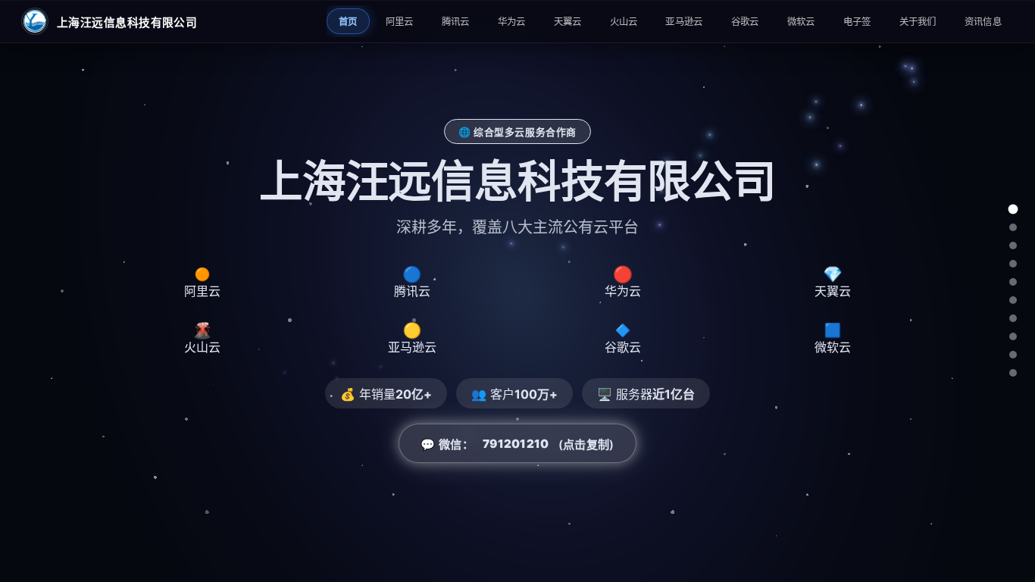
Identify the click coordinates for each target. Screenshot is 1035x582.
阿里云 (400, 21)
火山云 (624, 21)
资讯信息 (983, 21)
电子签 (857, 21)
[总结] (1013, 373)
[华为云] (1013, 264)
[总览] (1013, 209)
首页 (348, 21)
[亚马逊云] (1013, 318)
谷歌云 (745, 21)
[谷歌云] (1013, 336)
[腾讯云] (1013, 245)
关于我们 (918, 21)
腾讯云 (456, 21)
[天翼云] (1013, 282)
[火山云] (1013, 300)
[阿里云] (1013, 227)
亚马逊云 (683, 21)
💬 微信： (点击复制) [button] (517, 444)
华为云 (512, 21)
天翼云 (568, 21)
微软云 (801, 21)
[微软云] (1013, 354)
